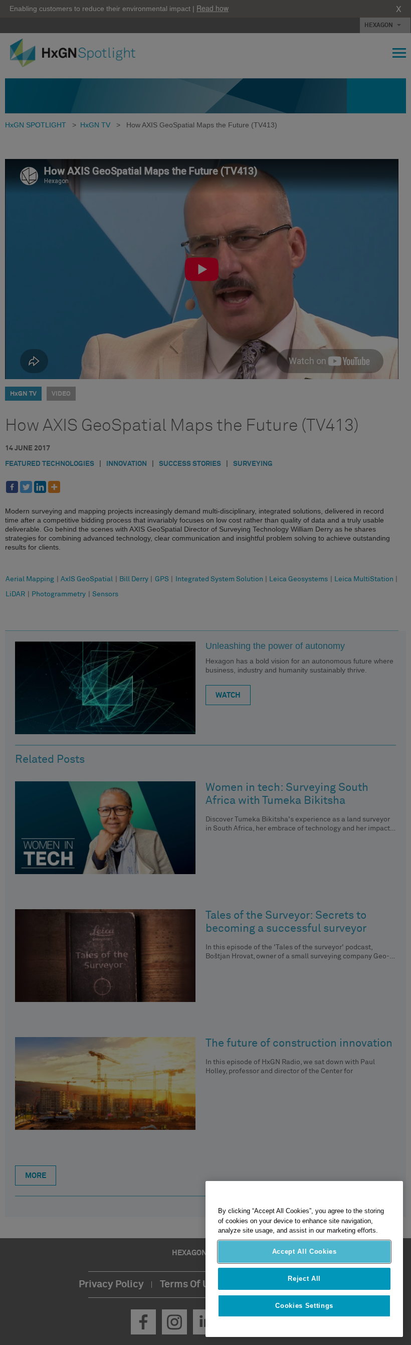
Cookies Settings (304, 1305)
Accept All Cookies (304, 1251)
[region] (304, 1259)
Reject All (304, 1278)
